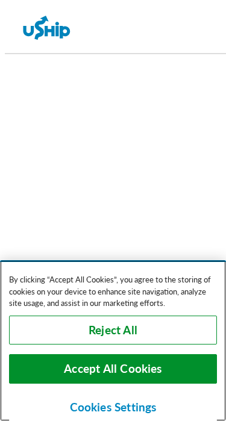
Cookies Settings (113, 407)
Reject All (113, 330)
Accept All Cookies (113, 368)
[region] (113, 340)
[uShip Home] (47, 29)
